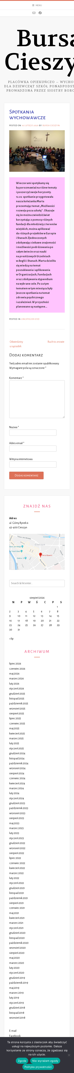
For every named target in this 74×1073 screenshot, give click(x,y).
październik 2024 (18, 763)
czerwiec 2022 (17, 863)
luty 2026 (14, 683)
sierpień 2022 (16, 853)
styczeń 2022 (16, 883)
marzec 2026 (16, 678)
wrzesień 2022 (17, 848)
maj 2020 (14, 957)
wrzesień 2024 (17, 768)
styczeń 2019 (16, 1002)
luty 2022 (14, 878)
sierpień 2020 (16, 953)
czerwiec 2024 (17, 778)
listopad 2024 (16, 758)
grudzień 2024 (17, 753)
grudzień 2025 (17, 693)
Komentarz (16, 378)
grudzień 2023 (17, 803)
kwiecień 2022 (17, 868)
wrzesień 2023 (17, 813)
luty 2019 (14, 997)
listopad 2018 (16, 1012)
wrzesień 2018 (17, 1017)
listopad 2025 (16, 698)
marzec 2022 (16, 873)
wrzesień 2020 (17, 947)
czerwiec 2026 (17, 668)
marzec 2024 (16, 788)
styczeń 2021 (16, 928)
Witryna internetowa (20, 459)
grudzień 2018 (17, 1007)
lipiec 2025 (15, 718)
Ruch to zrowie (56, 341)
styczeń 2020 (16, 972)
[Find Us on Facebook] (40, 13)
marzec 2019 (16, 992)
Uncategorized (30, 319)
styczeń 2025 (16, 748)
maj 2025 (14, 728)
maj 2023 (14, 823)
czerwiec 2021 (17, 908)
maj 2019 (14, 988)
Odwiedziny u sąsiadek (16, 344)
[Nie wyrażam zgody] (69, 1055)
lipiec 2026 (15, 663)
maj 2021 (14, 913)
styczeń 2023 (16, 838)
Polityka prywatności (38, 1067)
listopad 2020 (17, 938)
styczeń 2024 (16, 798)
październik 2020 (19, 943)
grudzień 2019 (17, 977)
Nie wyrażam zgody (45, 1060)
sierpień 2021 (16, 903)
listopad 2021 (16, 893)
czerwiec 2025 (17, 723)
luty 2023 (14, 833)
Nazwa (14, 427)
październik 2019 (18, 982)
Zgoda (22, 1060)
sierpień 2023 (16, 818)
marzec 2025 (16, 738)
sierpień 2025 (16, 713)
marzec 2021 (16, 922)
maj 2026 (14, 673)
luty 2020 (14, 967)
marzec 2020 (16, 963)
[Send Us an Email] (34, 13)
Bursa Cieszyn (51, 125)
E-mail (12, 1030)
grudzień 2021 (17, 888)
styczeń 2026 (16, 688)
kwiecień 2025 (17, 733)
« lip (11, 638)
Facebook (15, 1036)
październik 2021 (18, 898)
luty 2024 (14, 793)
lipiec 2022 (15, 858)
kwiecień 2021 (17, 918)
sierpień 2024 (16, 773)
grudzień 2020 (17, 933)
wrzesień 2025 (17, 708)
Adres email (16, 443)
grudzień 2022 (17, 843)
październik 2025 (18, 703)
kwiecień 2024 (17, 783)
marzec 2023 (16, 828)
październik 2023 (18, 808)
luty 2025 (14, 743)
